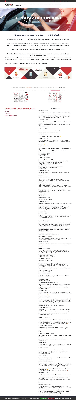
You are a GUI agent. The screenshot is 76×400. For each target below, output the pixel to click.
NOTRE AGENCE (18, 5)
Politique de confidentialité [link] (67, 398)
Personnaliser (58, 398)
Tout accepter (44, 398)
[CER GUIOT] (9, 5)
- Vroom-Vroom (7, 113)
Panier (70, 4)
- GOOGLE (6, 111)
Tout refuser (51, 398)
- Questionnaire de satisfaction (10, 115)
